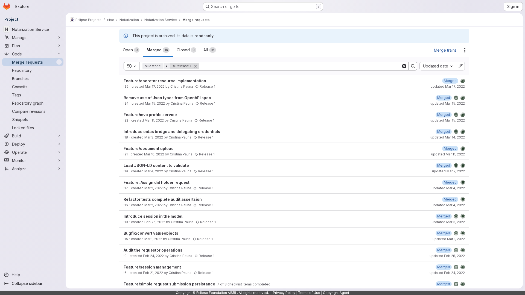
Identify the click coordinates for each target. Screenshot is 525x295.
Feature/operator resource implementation (165, 80)
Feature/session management (152, 267)
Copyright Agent (336, 293)
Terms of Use (309, 293)
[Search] (413, 66)
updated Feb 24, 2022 (447, 273)
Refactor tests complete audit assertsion (163, 199)
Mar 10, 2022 (154, 154)
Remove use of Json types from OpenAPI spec (167, 97)
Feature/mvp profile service (150, 114)
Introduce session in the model (153, 216)
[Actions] (464, 50)
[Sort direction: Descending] (460, 66)
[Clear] (404, 66)
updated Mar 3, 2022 (448, 222)
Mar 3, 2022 (153, 137)
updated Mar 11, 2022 (448, 154)
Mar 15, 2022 (155, 103)
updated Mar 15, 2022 (447, 103)
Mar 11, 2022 (154, 120)
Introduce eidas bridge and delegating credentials (172, 131)
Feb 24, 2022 (153, 256)
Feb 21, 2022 (153, 273)
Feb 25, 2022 (154, 222)
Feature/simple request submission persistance (170, 284)
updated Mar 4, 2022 (448, 188)
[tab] (131, 50)
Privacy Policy (284, 293)
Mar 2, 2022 (153, 188)
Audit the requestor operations (153, 250)
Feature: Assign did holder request (156, 182)
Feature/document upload (149, 148)
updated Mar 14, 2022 (447, 137)
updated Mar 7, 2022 (448, 171)
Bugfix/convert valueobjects (151, 233)
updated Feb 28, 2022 (447, 256)
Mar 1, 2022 (153, 239)
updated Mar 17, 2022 (448, 86)
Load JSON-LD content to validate (156, 165)
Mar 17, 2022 (155, 86)
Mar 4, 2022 (153, 171)
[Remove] (195, 66)
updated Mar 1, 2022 (449, 239)
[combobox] (437, 66)
